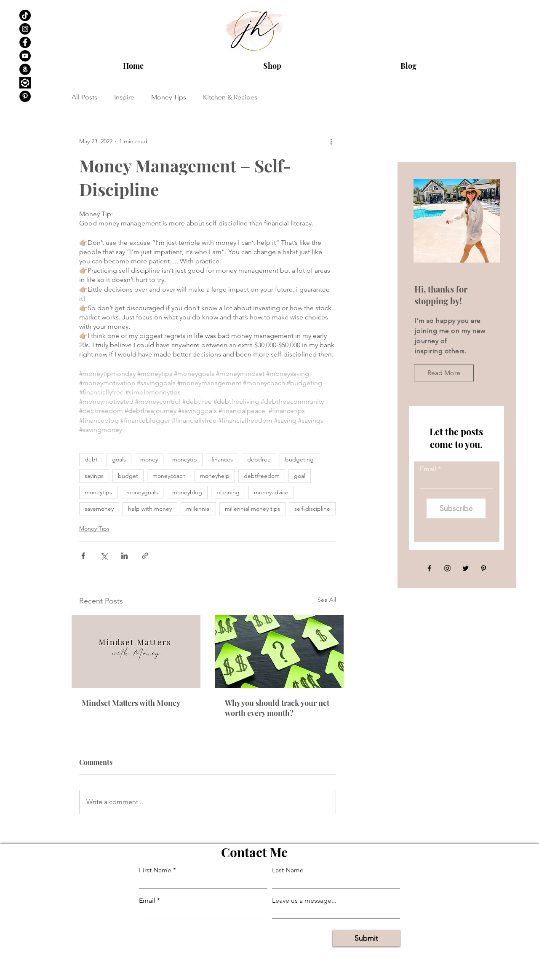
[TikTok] (25, 15)
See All (327, 599)
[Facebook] (25, 42)
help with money (150, 508)
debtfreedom (262, 476)
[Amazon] (25, 69)
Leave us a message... (304, 900)
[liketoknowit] (25, 82)
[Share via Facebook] (83, 556)
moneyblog (187, 492)
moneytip (184, 459)
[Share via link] (145, 556)
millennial (198, 508)
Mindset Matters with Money (131, 703)
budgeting (299, 459)
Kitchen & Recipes (230, 97)
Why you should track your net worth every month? (277, 708)
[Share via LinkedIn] (124, 556)
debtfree (259, 459)
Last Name (288, 870)
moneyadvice (271, 492)
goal (299, 476)
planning (228, 492)
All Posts (84, 97)
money (149, 459)
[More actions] (331, 141)
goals (119, 459)
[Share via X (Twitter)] (104, 556)
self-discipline (312, 508)
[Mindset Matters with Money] (136, 651)
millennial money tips (252, 508)
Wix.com (333, 952)
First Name (155, 870)
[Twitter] (466, 568)
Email (428, 469)
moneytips (98, 492)
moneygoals (142, 492)
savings (94, 476)
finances (222, 459)
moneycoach (169, 476)
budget (128, 476)
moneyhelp (214, 476)
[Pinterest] (25, 96)
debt (91, 459)
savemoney (99, 508)
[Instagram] (25, 29)
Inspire (124, 97)
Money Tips (168, 97)
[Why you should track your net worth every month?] (279, 651)
